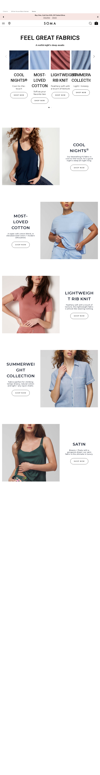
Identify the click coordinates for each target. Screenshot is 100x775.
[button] (96, 22)
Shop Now (46, 17)
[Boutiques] (9, 23)
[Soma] (50, 23)
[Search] (90, 23)
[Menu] (3, 23)
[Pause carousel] (97, 16)
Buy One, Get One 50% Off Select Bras (50, 15)
